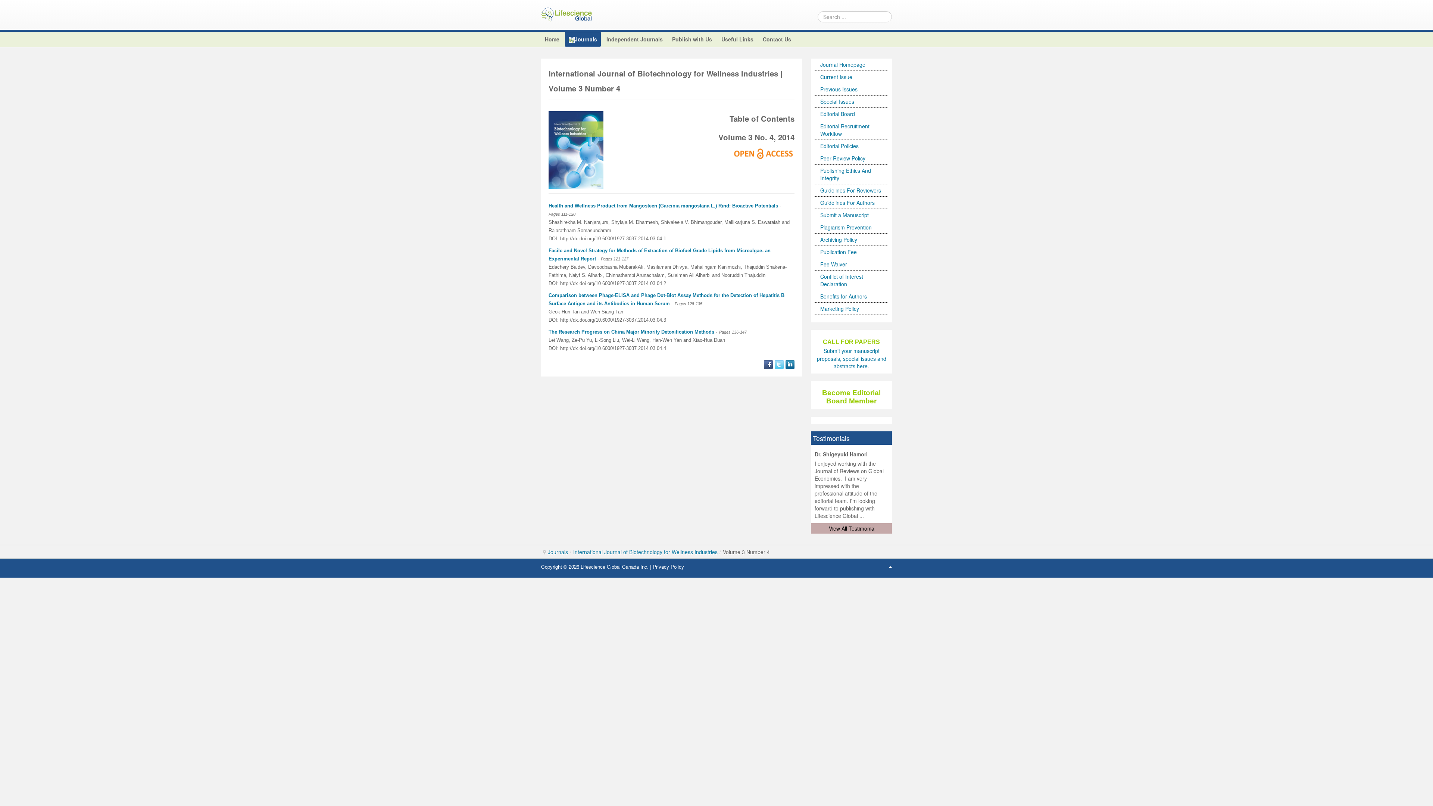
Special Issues (837, 101)
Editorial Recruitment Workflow (845, 129)
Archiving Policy (838, 239)
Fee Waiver (833, 264)
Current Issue (836, 77)
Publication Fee (838, 252)
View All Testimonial (852, 528)
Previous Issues (839, 89)
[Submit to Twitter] (779, 363)
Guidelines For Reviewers (850, 190)
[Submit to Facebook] (768, 363)
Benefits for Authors (843, 296)
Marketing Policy (839, 308)
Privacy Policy (668, 566)
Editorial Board (837, 114)
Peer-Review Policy (842, 158)
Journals (558, 552)
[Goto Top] (890, 566)
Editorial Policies (839, 146)
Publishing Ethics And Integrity (845, 174)
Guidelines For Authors (847, 202)
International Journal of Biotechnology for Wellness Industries (645, 552)
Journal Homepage (842, 64)
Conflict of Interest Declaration (841, 280)
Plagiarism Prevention (846, 227)
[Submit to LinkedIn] (790, 363)
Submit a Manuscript (844, 215)
